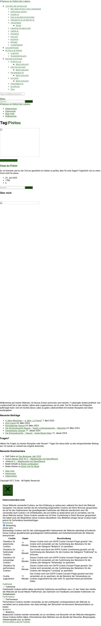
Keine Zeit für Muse (30, 466)
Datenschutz (11, 108)
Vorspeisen (17, 44)
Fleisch (15, 14)
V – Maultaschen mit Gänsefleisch (42, 459)
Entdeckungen (13, 58)
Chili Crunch (10, 423)
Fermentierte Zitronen (15, 430)
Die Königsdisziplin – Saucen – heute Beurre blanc (28, 433)
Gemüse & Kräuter (21, 28)
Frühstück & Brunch (22, 19)
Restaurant (22, 64)
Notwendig (11, 525)
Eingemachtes (19, 11)
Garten (15, 53)
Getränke (16, 22)
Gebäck (15, 31)
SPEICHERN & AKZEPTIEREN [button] (16, 622)
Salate (14, 36)
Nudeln (15, 33)
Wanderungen (18, 55)
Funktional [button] (7, 584)
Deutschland (18, 67)
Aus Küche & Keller (16, 6)
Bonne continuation (29, 464)
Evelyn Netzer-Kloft (14, 459)
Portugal (16, 61)
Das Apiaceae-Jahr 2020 (29, 456)
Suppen (14, 39)
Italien (15, 78)
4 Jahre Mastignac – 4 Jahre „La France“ (23, 420)
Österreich (17, 83)
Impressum (10, 111)
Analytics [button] (7, 609)
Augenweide (12, 47)
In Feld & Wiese (13, 50)
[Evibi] (15, 1)
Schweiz (15, 86)
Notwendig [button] (8, 523)
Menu (2, 99)
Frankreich (17, 72)
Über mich (9, 113)
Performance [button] (9, 597)
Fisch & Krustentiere (22, 17)
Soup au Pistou (8, 165)
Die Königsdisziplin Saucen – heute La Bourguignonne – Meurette (35, 428)
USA (13, 89)
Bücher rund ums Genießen (26, 8)
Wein (18, 25)
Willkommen (11, 116)
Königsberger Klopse (15, 425)
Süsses (14, 42)
